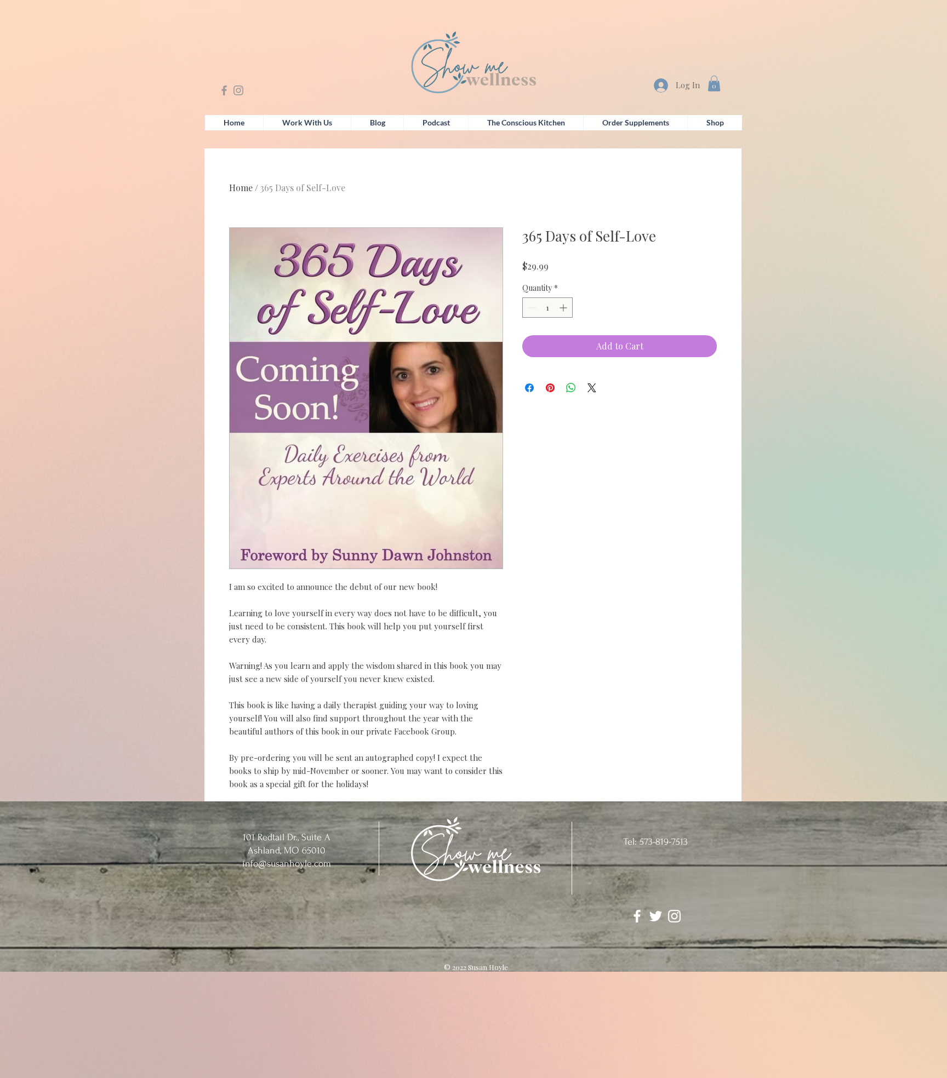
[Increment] (564, 307)
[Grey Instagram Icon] (238, 90)
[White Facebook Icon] (637, 916)
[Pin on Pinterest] (550, 387)
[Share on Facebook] (529, 387)
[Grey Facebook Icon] (224, 90)
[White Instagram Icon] (674, 916)
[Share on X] (591, 387)
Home (241, 187)
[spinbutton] (547, 307)
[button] (714, 83)
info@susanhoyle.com (286, 863)
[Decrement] (531, 307)
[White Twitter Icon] (655, 916)
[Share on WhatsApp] (571, 387)
